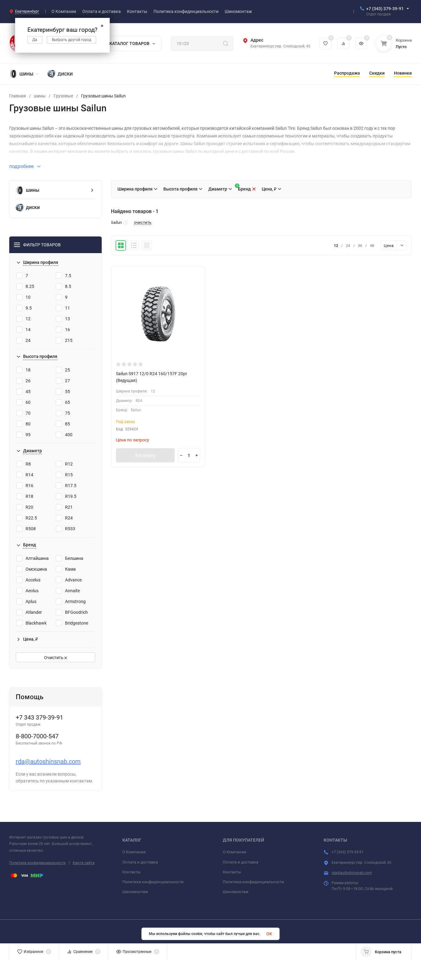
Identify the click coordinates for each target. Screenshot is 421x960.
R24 (69, 517)
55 (67, 391)
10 (28, 297)
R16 (29, 485)
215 (68, 340)
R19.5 (70, 496)
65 (67, 402)
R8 (28, 464)
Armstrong (75, 601)
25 (67, 369)
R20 (29, 507)
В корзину (145, 455)
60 (28, 402)
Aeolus (32, 590)
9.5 (29, 308)
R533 (70, 528)
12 (28, 318)
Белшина (74, 558)
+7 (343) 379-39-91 (385, 8)
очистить (142, 222)
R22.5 (31, 517)
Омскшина (36, 569)
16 (67, 329)
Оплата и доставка (140, 862)
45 (28, 391)
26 (28, 380)
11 (67, 308)
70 (28, 413)
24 (28, 340)
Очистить (54, 657)
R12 (69, 464)
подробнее (22, 166)
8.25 (30, 286)
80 (28, 423)
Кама (70, 569)
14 (28, 329)
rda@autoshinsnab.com (48, 761)
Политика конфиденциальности (37, 863)
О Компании (134, 852)
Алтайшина (37, 558)
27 (67, 380)
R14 (29, 474)
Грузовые (63, 96)
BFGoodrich (76, 612)
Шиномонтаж (135, 891)
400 (68, 434)
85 (67, 423)
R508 (31, 528)
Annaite (72, 590)
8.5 (68, 286)
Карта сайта (84, 863)
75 (67, 413)
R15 (69, 474)
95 (28, 434)
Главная (17, 96)
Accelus (33, 579)
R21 (69, 507)
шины (40, 96)
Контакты (131, 872)
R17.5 (70, 485)
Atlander (34, 612)
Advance (73, 579)
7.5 (68, 275)
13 (67, 318)
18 (28, 369)
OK (269, 933)
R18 (29, 496)
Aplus (31, 601)
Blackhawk (36, 623)
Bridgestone (76, 623)
